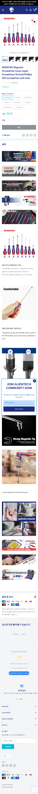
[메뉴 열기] (3, 10)
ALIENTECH (5, 87)
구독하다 (8, 746)
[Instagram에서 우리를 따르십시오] (10, 765)
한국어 (5, 756)
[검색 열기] (27, 10)
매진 (19, 127)
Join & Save (19, 409)
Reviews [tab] (16, 634)
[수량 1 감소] (9, 120)
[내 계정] (30, 10)
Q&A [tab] (23, 634)
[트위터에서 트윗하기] (31, 135)
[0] (34, 10)
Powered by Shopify (7, 787)
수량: (3, 120)
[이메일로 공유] (34, 135)
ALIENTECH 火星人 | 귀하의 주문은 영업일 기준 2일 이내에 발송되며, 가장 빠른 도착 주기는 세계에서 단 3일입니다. (19, 3)
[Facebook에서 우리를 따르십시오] (3, 765)
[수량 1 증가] (19, 120)
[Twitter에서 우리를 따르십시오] (7, 765)
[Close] (34, 381)
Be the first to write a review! (19, 673)
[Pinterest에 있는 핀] (27, 135)
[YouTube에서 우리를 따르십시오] (14, 765)
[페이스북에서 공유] (23, 135)
